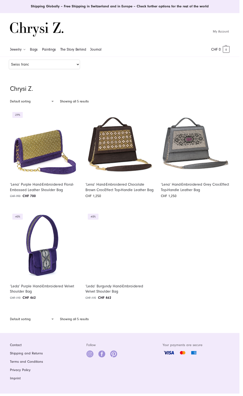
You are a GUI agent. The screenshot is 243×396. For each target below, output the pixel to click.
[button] (220, 49)
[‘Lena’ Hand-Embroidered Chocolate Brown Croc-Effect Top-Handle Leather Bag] (119, 144)
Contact (16, 345)
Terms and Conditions (26, 362)
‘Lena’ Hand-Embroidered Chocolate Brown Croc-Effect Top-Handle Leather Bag (119, 187)
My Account (221, 31)
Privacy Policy (20, 370)
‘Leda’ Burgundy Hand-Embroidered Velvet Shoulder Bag (114, 289)
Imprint (15, 378)
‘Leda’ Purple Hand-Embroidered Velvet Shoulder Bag (42, 289)
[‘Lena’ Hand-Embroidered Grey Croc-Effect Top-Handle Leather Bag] (195, 144)
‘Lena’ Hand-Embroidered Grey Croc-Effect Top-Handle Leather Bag (195, 187)
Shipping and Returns (26, 353)
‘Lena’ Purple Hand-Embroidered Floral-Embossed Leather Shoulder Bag (42, 187)
